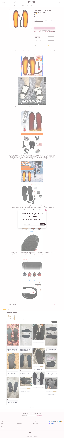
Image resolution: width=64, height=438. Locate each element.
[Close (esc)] (46, 210)
